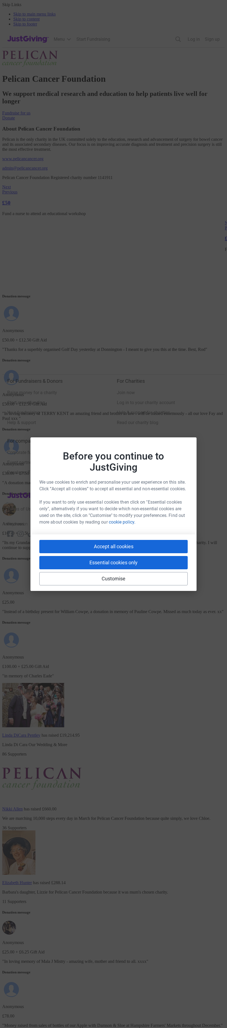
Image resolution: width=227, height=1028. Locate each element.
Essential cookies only (113, 562)
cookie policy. (122, 522)
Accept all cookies (113, 546)
